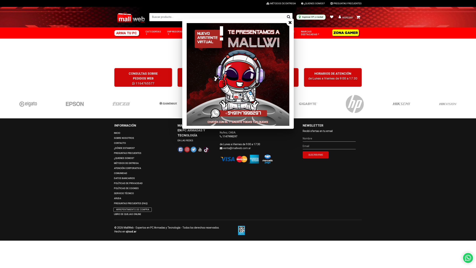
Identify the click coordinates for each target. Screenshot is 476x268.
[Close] (290, 22)
